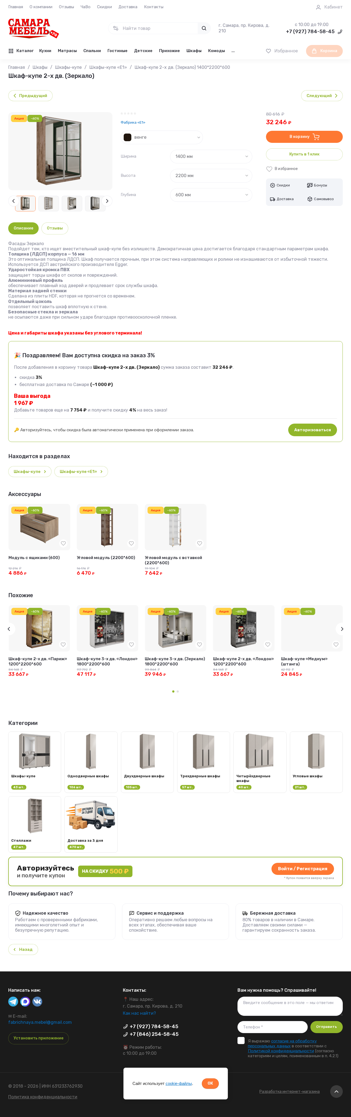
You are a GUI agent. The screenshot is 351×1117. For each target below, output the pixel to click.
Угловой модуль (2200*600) (106, 557)
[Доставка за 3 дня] (91, 824)
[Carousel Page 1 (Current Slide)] (173, 691)
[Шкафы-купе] (35, 762)
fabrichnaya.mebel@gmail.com (40, 1022)
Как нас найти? (139, 1013)
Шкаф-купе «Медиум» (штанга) (304, 661)
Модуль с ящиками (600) (34, 557)
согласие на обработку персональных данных (282, 1043)
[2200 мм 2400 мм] (211, 176)
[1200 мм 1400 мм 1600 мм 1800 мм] (211, 156)
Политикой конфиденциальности (281, 1050)
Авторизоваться (312, 429)
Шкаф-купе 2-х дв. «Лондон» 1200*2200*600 (243, 661)
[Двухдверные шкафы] (147, 762)
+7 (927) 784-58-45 (310, 32)
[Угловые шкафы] (316, 762)
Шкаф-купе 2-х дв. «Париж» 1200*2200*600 (38, 661)
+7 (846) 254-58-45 (154, 1034)
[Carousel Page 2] (178, 691)
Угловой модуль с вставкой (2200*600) (173, 560)
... (233, 50)
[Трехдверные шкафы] (203, 762)
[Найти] (204, 28)
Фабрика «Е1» (133, 122)
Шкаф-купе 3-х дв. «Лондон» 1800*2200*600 (107, 661)
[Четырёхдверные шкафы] (260, 762)
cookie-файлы (179, 1083)
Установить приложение (38, 1038)
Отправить (326, 1027)
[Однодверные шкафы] (91, 762)
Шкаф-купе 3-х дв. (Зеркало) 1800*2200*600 (175, 661)
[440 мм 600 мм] (211, 195)
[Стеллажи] (35, 824)
